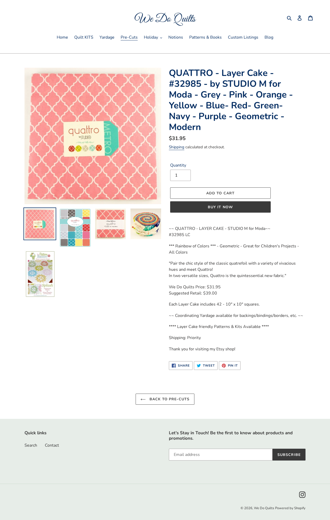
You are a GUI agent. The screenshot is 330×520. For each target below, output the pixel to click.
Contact (52, 445)
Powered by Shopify (290, 508)
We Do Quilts (264, 508)
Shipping (176, 147)
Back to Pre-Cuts (168, 399)
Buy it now (220, 207)
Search (30, 445)
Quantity (178, 165)
